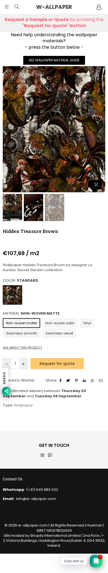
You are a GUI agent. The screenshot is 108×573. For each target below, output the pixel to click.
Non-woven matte (21, 323)
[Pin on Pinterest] (77, 380)
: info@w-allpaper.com (35, 498)
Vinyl (87, 323)
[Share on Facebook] (61, 380)
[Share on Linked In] (85, 380)
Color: (20, 280)
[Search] (17, 7)
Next (101, 129)
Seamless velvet (59, 333)
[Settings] (99, 7)
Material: (31, 313)
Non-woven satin (59, 323)
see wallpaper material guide (54, 60)
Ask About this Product (22, 348)
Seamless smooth (21, 333)
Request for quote (57, 363)
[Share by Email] (101, 380)
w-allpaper (59, 7)
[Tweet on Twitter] (68, 380)
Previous (7, 129)
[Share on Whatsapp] (93, 380)
